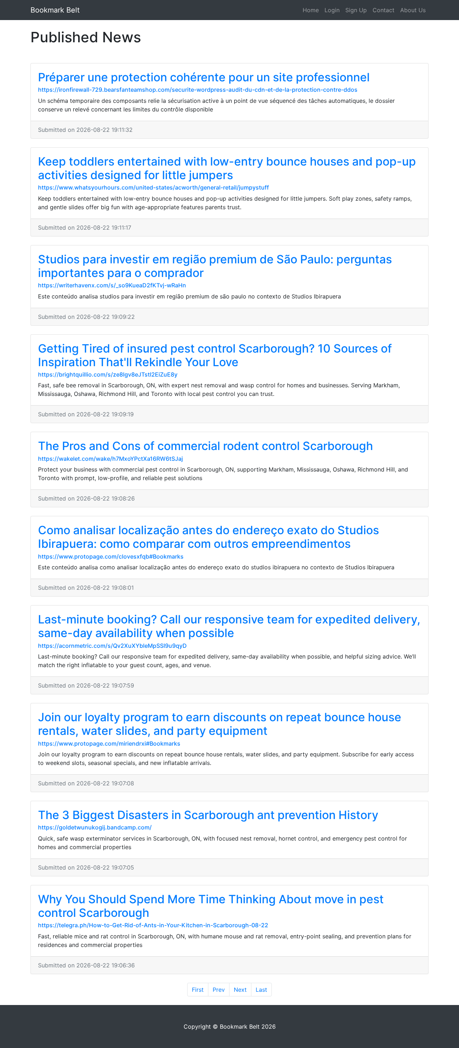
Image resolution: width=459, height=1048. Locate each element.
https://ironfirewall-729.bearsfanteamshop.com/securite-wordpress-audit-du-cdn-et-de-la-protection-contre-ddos (198, 89)
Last (261, 989)
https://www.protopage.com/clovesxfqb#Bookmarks (111, 556)
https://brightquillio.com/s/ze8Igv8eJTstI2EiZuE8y (108, 374)
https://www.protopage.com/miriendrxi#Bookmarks (109, 743)
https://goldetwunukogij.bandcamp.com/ (95, 827)
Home (311, 10)
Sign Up (356, 10)
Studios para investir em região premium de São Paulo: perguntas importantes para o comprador (215, 266)
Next (240, 989)
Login (332, 10)
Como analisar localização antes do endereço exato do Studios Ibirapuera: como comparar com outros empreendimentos (208, 537)
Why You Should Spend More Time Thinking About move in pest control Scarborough (211, 906)
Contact (383, 10)
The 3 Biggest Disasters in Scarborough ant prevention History (208, 815)
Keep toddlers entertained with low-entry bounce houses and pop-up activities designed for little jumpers (227, 168)
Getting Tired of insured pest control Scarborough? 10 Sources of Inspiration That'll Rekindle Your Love (215, 355)
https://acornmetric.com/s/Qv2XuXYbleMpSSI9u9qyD (112, 645)
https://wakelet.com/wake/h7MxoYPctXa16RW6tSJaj (110, 458)
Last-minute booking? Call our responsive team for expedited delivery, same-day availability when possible (229, 626)
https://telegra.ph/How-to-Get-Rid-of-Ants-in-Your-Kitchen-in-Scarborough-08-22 (153, 925)
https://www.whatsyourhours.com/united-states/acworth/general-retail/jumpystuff (153, 187)
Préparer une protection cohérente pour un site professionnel (204, 77)
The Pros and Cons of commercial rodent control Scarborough (205, 446)
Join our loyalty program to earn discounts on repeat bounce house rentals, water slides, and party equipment (219, 724)
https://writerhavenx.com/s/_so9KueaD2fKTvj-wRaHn (112, 285)
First (198, 989)
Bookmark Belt (55, 10)
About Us (413, 10)
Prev (219, 989)
